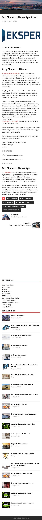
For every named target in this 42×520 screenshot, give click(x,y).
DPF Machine (6, 296)
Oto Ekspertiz (8, 202)
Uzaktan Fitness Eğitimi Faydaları (23, 424)
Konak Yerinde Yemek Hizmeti (21, 473)
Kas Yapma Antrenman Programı (22, 503)
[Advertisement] (21, 256)
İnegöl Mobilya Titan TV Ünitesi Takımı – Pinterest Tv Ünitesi (25, 464)
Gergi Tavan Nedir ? (18, 315)
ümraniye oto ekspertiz (11, 210)
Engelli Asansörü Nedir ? (19, 345)
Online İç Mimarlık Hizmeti (20, 434)
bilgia (15, 21)
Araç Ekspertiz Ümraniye (10, 74)
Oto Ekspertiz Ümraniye (24, 202)
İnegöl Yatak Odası (8, 285)
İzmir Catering (6, 305)
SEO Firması (6, 287)
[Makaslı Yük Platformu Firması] (6, 388)
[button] (39, 11)
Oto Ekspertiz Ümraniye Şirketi (13, 206)
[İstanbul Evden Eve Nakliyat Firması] (6, 418)
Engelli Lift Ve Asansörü (19, 444)
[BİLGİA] (21, 8)
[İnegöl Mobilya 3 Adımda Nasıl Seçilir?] (6, 398)
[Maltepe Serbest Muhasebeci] (6, 339)
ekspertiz (8, 172)
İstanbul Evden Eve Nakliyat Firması (23, 414)
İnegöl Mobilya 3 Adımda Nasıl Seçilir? (24, 394)
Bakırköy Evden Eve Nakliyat (11, 302)
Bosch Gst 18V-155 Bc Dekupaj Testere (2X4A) (24, 366)
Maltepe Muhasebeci (18, 355)
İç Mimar (5, 289)
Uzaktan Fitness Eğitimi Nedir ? (22, 493)
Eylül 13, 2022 (7, 21)
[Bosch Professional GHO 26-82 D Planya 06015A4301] (6, 329)
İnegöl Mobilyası (7, 307)
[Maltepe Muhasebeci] (6, 359)
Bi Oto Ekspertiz (25, 199)
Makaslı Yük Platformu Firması (22, 385)
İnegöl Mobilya (6, 291)
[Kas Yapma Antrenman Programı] (6, 507)
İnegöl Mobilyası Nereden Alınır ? (22, 375)
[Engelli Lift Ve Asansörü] (6, 448)
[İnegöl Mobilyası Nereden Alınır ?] (6, 378)
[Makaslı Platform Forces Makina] (6, 457)
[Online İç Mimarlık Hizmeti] (6, 438)
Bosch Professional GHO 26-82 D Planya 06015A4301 (25, 326)
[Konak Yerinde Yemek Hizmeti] (6, 477)
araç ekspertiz (12, 199)
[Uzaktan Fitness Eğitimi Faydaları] (6, 428)
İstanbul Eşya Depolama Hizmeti (22, 483)
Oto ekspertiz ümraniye (10, 121)
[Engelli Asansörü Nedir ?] (6, 349)
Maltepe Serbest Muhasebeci (21, 335)
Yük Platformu (6, 294)
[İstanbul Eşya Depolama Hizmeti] (6, 487)
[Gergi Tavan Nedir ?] (6, 319)
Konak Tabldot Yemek (19, 404)
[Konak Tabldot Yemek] (6, 408)
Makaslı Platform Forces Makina (22, 454)
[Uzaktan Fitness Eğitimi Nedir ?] (6, 497)
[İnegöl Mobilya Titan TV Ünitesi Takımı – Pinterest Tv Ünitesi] (6, 467)
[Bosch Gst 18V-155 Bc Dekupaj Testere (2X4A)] (6, 369)
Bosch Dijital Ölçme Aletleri (10, 298)
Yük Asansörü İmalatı (8, 300)
